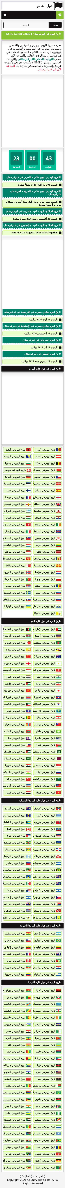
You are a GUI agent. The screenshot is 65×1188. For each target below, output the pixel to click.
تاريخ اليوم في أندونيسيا (13, 670)
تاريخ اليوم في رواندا (15, 1113)
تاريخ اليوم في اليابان (45, 690)
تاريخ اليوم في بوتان (15, 649)
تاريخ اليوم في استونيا (14, 483)
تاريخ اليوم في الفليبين (14, 745)
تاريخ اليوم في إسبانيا (45, 490)
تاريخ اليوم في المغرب (14, 1079)
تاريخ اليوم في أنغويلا (15, 808)
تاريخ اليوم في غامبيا (45, 1051)
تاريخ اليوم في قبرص (45, 663)
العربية (40, 1176)
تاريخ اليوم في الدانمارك (43, 483)
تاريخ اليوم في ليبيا (46, 1079)
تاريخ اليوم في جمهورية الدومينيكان (38, 849)
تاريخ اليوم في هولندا (45, 572)
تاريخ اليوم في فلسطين (14, 751)
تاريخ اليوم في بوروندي (44, 997)
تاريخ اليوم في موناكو (15, 551)
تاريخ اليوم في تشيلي (15, 940)
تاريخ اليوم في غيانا (46, 960)
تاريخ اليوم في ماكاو (45, 731)
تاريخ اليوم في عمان (45, 745)
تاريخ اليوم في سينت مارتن (42, 904)
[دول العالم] (60, 15)
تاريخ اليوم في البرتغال (14, 579)
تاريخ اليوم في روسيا (45, 592)
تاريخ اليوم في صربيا (15, 585)
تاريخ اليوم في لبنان (45, 717)
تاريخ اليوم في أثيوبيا (15, 1038)
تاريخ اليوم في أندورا (45, 449)
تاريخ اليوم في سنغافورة (43, 765)
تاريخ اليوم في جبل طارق (43, 511)
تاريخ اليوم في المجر (15, 517)
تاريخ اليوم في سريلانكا (14, 717)
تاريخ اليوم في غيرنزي (14, 504)
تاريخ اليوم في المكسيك (13, 883)
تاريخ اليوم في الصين (15, 656)
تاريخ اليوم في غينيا (16, 1051)
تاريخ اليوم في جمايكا (45, 869)
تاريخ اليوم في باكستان (44, 751)
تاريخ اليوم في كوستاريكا (43, 835)
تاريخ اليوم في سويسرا (14, 470)
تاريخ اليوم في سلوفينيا (44, 599)
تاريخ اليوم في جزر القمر (13, 1065)
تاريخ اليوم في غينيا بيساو (13, 1058)
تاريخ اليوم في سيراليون (43, 1126)
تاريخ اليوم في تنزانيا (15, 1153)
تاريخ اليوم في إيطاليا (15, 531)
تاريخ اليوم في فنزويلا (15, 974)
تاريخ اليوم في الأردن (15, 683)
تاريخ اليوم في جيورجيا (14, 663)
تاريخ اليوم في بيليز (46, 829)
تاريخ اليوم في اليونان (14, 511)
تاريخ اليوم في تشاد (45, 1147)
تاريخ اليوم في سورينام (14, 967)
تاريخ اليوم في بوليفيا (15, 933)
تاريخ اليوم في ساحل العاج (42, 1017)
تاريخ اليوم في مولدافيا (44, 558)
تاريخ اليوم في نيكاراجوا (43, 890)
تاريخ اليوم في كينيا (46, 1065)
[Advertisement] (32, 111)
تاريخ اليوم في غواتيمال (14, 856)
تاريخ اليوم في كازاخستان (43, 711)
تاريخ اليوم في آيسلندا (44, 531)
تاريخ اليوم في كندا (16, 829)
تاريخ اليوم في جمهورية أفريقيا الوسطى (36, 1010)
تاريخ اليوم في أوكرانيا (14, 606)
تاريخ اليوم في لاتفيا (45, 551)
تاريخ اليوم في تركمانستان (42, 779)
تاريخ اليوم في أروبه (45, 815)
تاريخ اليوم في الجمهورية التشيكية (39, 477)
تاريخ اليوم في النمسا (45, 456)
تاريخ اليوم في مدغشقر (44, 1085)
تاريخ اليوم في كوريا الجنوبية (41, 704)
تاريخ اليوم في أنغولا (45, 990)
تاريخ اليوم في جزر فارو (44, 497)
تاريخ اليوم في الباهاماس (13, 822)
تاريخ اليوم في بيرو (16, 960)
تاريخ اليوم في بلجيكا (45, 463)
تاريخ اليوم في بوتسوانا (44, 1004)
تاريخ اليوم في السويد (14, 592)
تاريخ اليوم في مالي (15, 1085)
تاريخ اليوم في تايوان (45, 785)
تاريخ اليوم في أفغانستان (13, 629)
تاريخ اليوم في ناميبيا (45, 1106)
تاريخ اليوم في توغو (15, 1147)
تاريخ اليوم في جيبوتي (14, 1024)
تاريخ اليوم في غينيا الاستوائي (41, 1058)
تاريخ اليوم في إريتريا (45, 1038)
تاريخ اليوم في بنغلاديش (43, 642)
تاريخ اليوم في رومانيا (45, 585)
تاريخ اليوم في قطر (46, 758)
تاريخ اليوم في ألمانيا (15, 477)
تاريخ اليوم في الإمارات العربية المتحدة (36, 629)
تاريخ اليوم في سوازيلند (14, 1140)
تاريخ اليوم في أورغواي (44, 974)
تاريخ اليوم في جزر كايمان (42, 876)
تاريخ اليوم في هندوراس (43, 863)
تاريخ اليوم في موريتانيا (44, 1092)
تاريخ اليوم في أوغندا (45, 1160)
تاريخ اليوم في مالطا (15, 565)
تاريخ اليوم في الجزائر (44, 1031)
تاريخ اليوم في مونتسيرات (42, 883)
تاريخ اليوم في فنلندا (15, 490)
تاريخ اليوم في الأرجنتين (44, 933)
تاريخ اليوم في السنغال (14, 1126)
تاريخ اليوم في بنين (16, 997)
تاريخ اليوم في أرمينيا (45, 636)
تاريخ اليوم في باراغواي (44, 967)
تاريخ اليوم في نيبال (15, 738)
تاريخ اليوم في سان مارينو (42, 606)
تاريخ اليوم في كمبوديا (44, 697)
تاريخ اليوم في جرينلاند (44, 856)
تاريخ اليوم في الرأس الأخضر (41, 1024)
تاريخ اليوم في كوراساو (44, 842)
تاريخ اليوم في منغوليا (15, 724)
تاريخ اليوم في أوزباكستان (12, 785)
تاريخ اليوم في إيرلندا (45, 524)
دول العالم (45, 6)
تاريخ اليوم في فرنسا (15, 497)
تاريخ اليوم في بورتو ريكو (43, 897)
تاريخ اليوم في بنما (16, 890)
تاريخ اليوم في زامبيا (45, 1167)
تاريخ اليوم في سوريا (15, 765)
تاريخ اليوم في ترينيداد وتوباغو (40, 910)
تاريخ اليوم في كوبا (16, 835)
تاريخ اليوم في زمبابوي (14, 1167)
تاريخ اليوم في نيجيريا (45, 1113)
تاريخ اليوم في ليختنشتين (13, 538)
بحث (55, 24)
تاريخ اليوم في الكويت (14, 704)
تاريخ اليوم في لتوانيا (45, 545)
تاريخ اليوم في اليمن (15, 792)
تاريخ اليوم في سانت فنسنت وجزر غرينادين (34, 917)
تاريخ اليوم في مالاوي (45, 1099)
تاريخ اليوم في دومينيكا (14, 842)
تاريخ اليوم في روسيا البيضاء (41, 470)
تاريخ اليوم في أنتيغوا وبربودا (41, 808)
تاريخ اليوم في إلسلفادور (13, 897)
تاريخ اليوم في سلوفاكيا (14, 599)
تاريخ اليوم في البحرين (14, 642)
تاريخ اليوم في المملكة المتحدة (40, 504)
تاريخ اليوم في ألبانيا (15, 449)
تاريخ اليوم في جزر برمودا (43, 822)
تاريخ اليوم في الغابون (44, 1045)
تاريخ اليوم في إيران (45, 683)
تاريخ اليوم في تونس (45, 1153)
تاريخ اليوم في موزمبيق (14, 1099)
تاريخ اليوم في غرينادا (15, 849)
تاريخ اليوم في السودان (14, 1119)
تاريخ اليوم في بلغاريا (15, 463)
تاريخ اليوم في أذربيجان (14, 636)
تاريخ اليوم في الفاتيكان (43, 613)
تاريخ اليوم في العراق (15, 676)
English (26, 1176)
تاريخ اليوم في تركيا (15, 779)
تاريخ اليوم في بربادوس (14, 815)
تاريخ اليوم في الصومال (44, 1133)
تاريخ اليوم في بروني (45, 649)
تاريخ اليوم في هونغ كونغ (43, 670)
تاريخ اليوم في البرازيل (44, 940)
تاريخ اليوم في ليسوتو (14, 1072)
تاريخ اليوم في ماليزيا (45, 738)
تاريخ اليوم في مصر (15, 1031)
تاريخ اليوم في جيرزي (45, 538)
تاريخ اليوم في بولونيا (45, 579)
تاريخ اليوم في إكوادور (14, 947)
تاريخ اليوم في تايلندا (45, 772)
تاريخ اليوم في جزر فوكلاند (42, 954)
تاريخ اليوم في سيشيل (44, 1119)
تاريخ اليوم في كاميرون (14, 1017)
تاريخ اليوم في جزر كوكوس (42, 656)
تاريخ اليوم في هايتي (15, 863)
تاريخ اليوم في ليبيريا (45, 1072)
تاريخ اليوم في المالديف (13, 731)
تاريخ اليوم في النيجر (15, 1106)
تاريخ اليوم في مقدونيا (44, 565)
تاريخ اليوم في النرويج (14, 572)
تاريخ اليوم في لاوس (15, 711)
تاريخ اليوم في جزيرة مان (13, 524)
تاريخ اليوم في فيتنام (45, 792)
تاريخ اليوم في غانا (16, 1045)
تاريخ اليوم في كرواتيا (45, 517)
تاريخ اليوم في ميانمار (44, 724)
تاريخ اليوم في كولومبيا (44, 947)
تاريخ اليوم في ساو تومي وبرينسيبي (38, 1140)
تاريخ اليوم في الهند (46, 676)
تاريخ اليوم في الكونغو (14, 1004)
